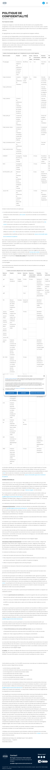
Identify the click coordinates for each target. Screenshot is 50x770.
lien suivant (22, 214)
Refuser (23, 392)
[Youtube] (41, 757)
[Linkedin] (39, 757)
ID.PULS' (40, 767)
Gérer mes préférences (37, 392)
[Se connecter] (43, 3)
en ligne (38, 733)
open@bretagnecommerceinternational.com (17, 508)
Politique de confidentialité (20, 388)
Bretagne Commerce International (11, 378)
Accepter (11, 392)
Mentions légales (29, 490)
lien (14, 231)
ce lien (3, 583)
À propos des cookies (34, 252)
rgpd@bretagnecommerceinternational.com (12, 496)
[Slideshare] (44, 757)
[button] (44, 376)
